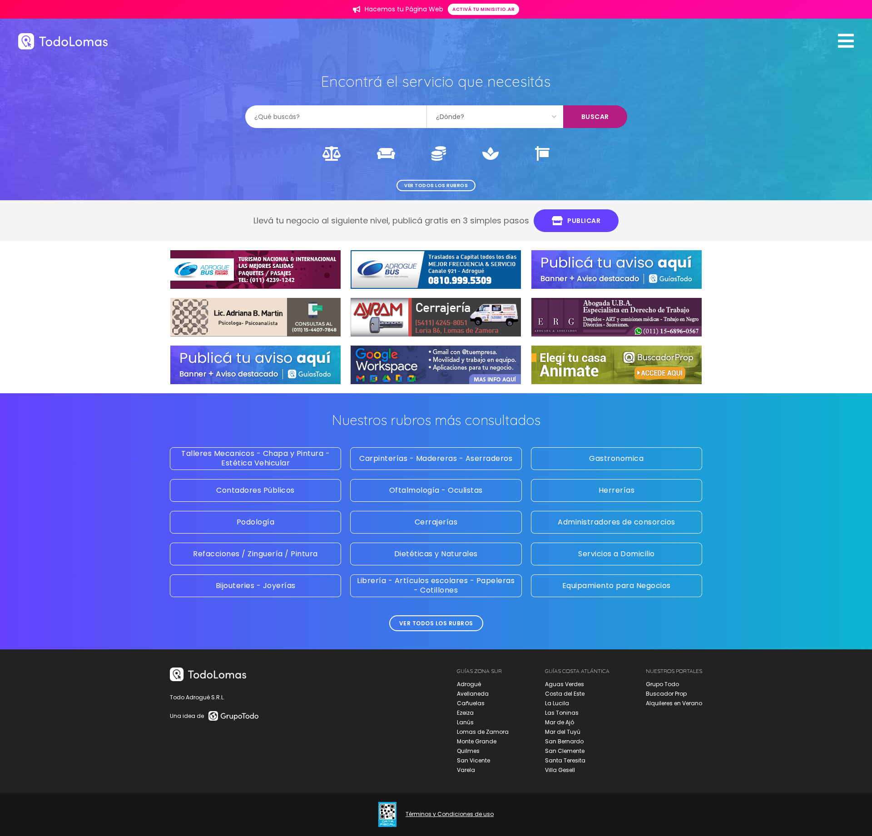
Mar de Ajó (559, 722)
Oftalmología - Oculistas (436, 490)
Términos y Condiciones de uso (450, 814)
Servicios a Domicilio (616, 554)
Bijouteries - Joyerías (256, 585)
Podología (256, 522)
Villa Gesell (560, 770)
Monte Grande (476, 741)
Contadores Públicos (255, 490)
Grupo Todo (662, 684)
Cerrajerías (436, 522)
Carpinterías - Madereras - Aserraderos (435, 458)
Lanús (465, 722)
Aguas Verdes (564, 684)
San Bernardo (564, 741)
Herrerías (617, 490)
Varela (466, 770)
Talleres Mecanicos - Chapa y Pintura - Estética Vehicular (255, 458)
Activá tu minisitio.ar (483, 9)
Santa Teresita (565, 760)
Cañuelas (471, 703)
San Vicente (473, 760)
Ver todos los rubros (436, 185)
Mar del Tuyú (562, 732)
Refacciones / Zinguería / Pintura (255, 554)
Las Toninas (562, 713)
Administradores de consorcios (616, 522)
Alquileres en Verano (674, 703)
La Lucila (557, 703)
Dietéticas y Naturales (436, 554)
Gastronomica (616, 458)
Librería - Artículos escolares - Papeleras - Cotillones (436, 585)
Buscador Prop (666, 693)
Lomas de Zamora (483, 732)
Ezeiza (465, 713)
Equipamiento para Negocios (616, 585)
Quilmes (468, 751)
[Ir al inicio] (63, 41)
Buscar (595, 116)
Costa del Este (565, 693)
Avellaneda (473, 693)
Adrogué (469, 684)
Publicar (583, 220)
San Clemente (565, 751)
